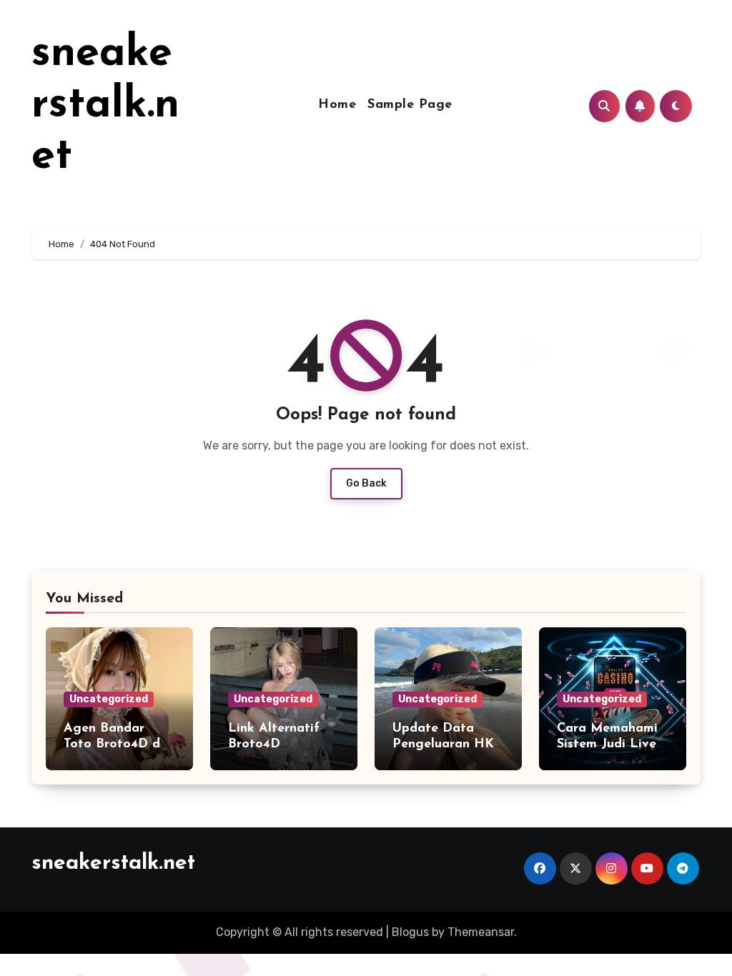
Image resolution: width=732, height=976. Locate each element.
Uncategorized (108, 699)
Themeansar (480, 932)
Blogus (410, 932)
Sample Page (409, 105)
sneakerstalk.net (105, 106)
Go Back (366, 483)
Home (337, 105)
